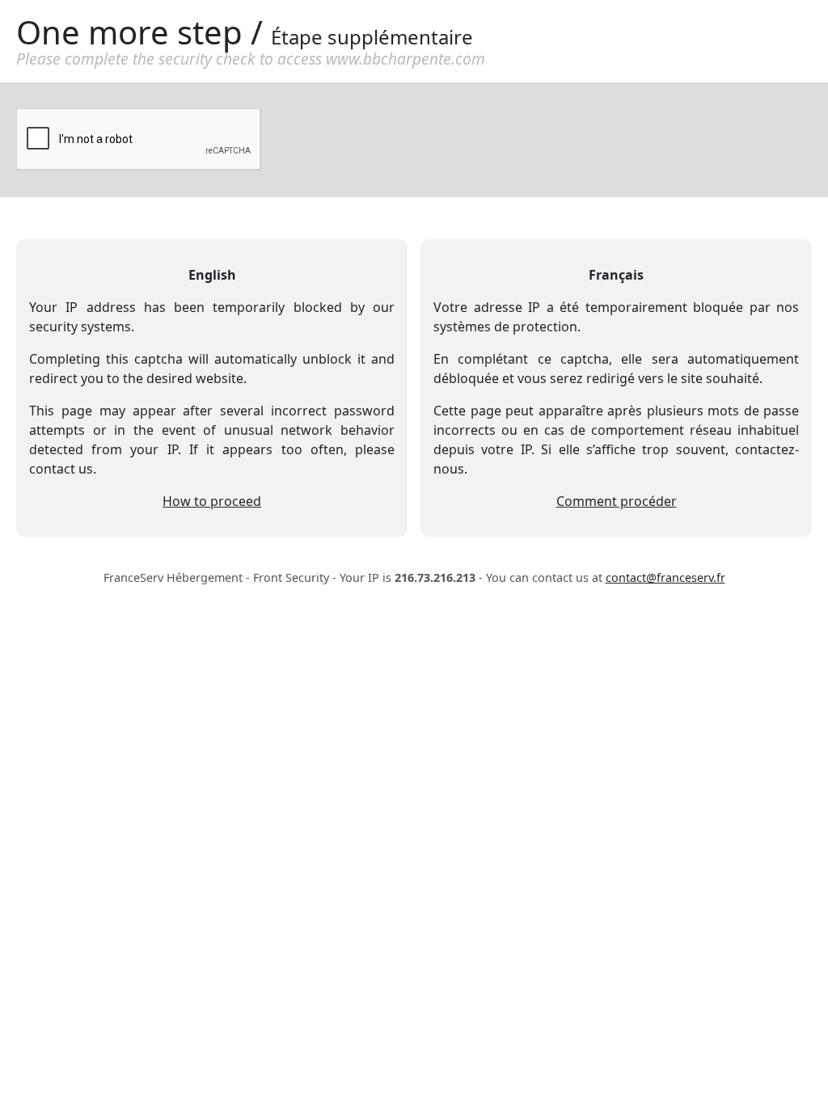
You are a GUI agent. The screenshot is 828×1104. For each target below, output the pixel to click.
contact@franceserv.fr (665, 577)
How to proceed (212, 501)
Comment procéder (616, 501)
